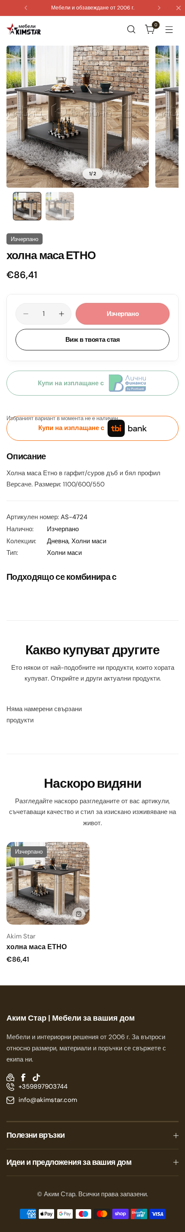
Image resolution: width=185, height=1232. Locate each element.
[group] (77, 117)
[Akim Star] (23, 28)
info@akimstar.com (47, 1100)
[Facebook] (23, 1077)
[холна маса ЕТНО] (47, 883)
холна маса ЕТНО (36, 946)
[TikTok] (36, 1077)
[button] (25, 7)
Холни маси (88, 541)
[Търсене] (131, 29)
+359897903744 (43, 1086)
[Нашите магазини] (10, 1077)
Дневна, (59, 541)
